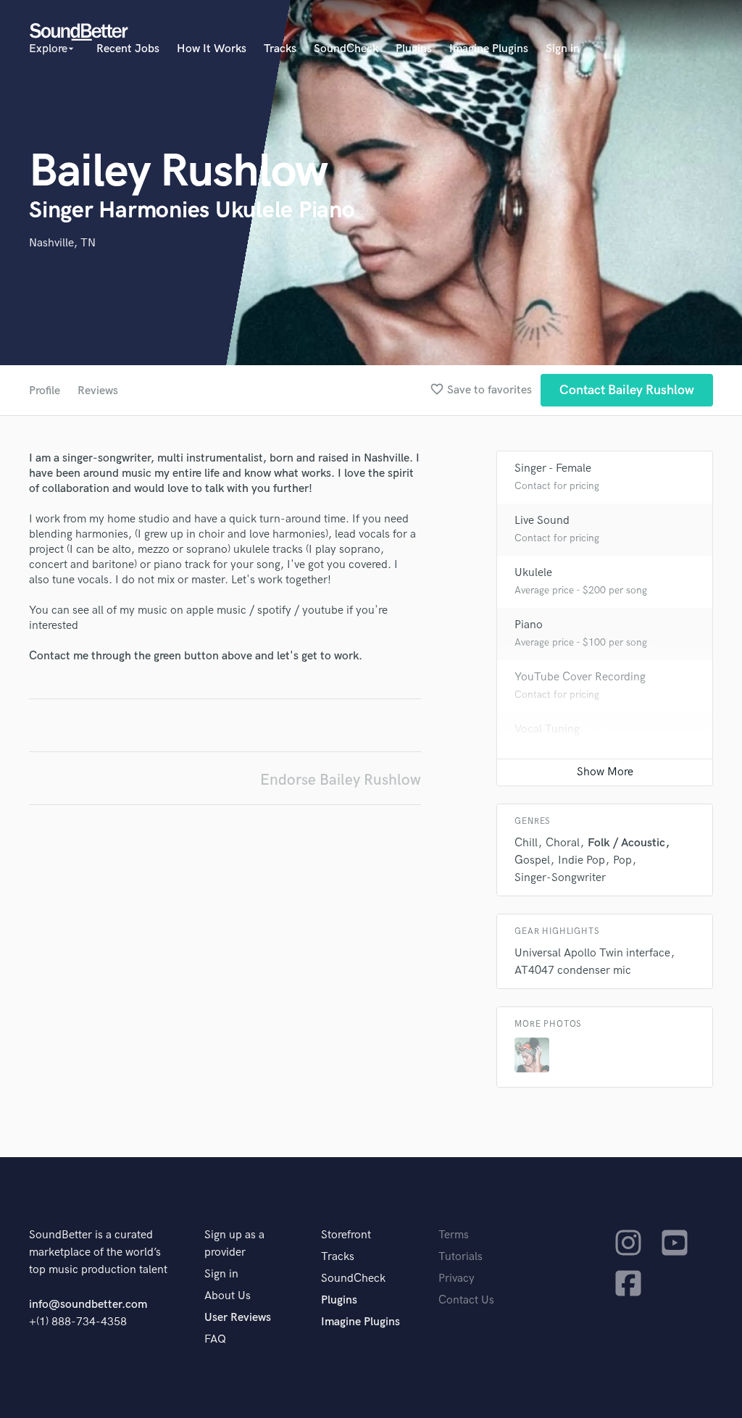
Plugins (414, 49)
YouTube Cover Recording (580, 677)
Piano (528, 625)
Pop (622, 860)
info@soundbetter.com (88, 1304)
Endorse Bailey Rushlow (340, 780)
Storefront (346, 1235)
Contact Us (466, 1300)
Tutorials (460, 1257)
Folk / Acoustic (626, 843)
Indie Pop (581, 860)
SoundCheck (346, 49)
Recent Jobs (127, 49)
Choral (563, 843)
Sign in (563, 49)
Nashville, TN (62, 243)
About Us (227, 1296)
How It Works (211, 49)
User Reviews (237, 1318)
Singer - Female (552, 468)
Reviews (98, 391)
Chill (526, 843)
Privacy (456, 1278)
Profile (44, 391)
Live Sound (542, 520)
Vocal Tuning (547, 729)
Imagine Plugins (488, 49)
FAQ (215, 1339)
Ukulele (533, 573)
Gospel (532, 860)
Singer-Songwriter (560, 878)
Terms (453, 1235)
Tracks (280, 49)
